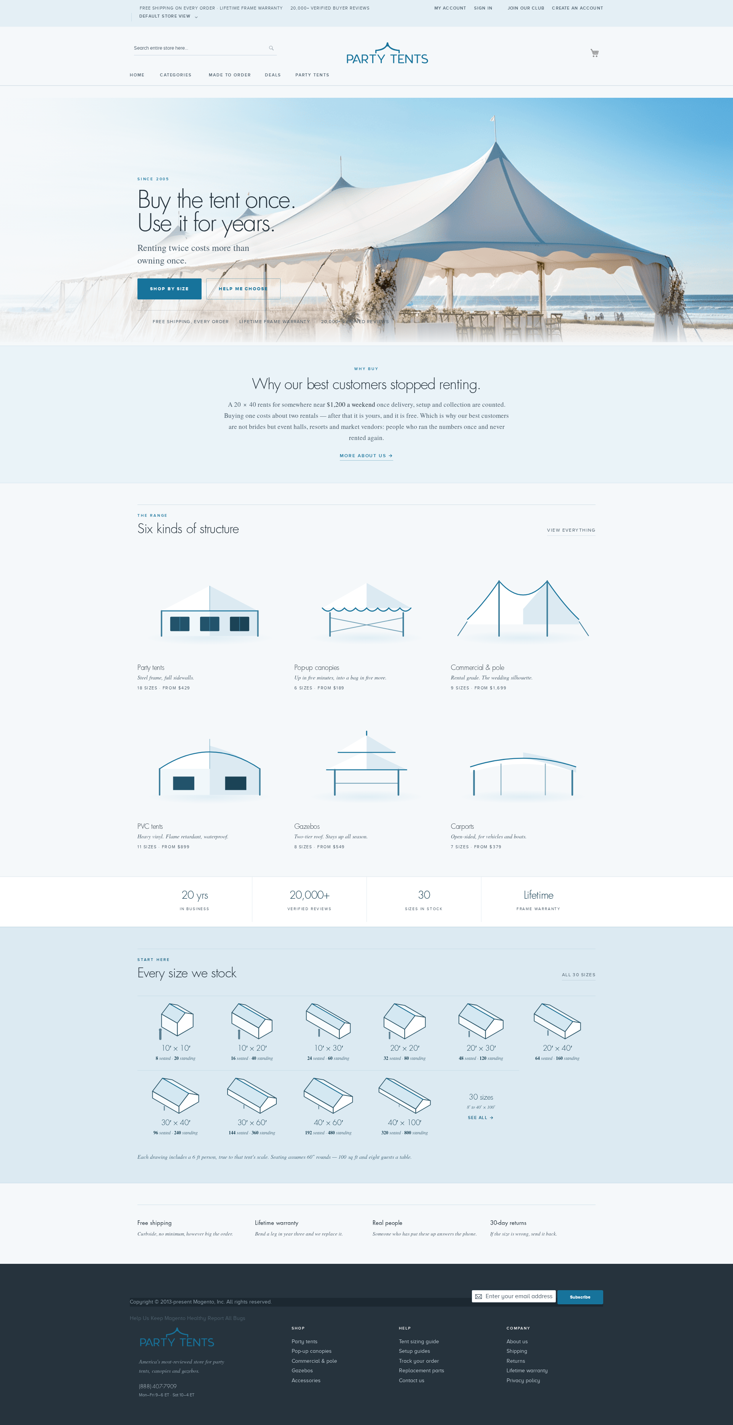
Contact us (412, 1380)
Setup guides (414, 1351)
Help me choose (243, 288)
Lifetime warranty (527, 1370)
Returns (516, 1361)
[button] (170, 17)
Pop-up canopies (312, 1351)
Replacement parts (421, 1370)
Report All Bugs (226, 1318)
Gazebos (302, 1370)
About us (517, 1341)
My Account (450, 8)
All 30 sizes (579, 974)
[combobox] (205, 48)
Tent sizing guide (419, 1341)
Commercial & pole (314, 1361)
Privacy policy (523, 1380)
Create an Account (577, 8)
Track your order (419, 1361)
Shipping (517, 1351)
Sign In (483, 8)
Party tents (305, 1341)
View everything (571, 530)
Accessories (306, 1380)
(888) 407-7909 (158, 1386)
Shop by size (169, 288)
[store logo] (366, 52)
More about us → (366, 456)
